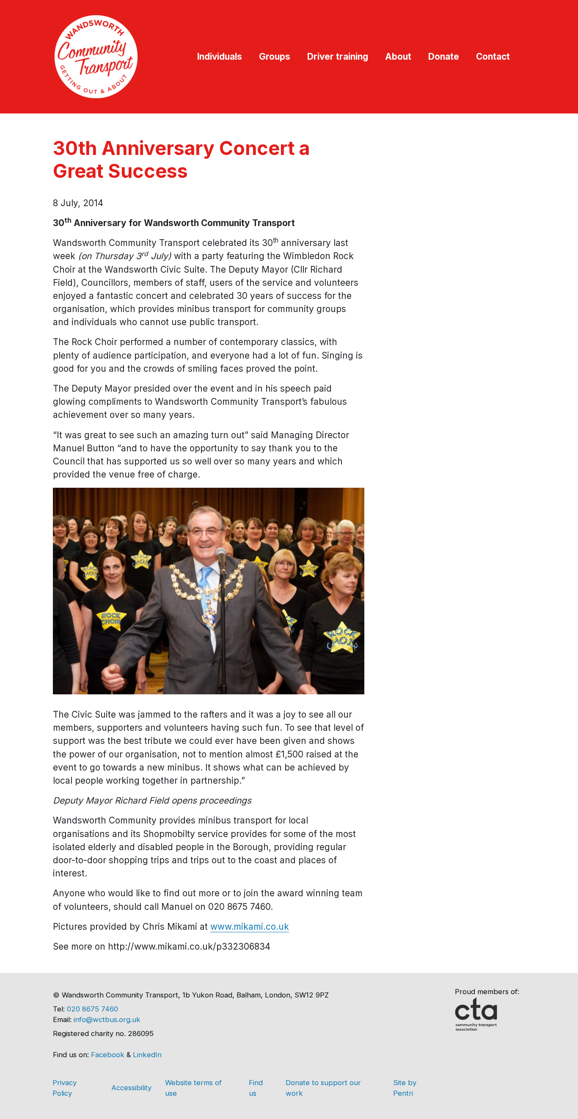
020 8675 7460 (92, 1009)
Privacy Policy (64, 1087)
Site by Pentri (404, 1087)
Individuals (219, 56)
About (398, 56)
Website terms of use (193, 1087)
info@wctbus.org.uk (107, 1019)
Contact (493, 56)
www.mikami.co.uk (249, 926)
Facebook (107, 1054)
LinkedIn (147, 1054)
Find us (256, 1087)
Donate (443, 56)
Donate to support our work (323, 1087)
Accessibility (131, 1087)
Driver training (337, 56)
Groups (274, 56)
